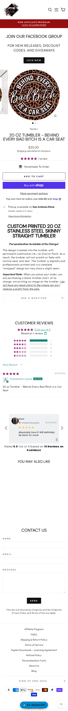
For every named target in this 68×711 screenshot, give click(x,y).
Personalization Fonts (34, 660)
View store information (19, 216)
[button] (29, 158)
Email (7, 554)
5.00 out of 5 (42, 329)
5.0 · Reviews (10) (36, 704)
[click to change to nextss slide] (62, 429)
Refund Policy (34, 655)
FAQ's (34, 634)
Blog (34, 670)
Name (7, 538)
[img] (11, 373)
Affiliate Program (34, 629)
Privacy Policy (19, 613)
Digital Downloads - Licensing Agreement (34, 650)
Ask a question (34, 298)
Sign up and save (33, 681)
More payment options (34, 193)
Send (34, 600)
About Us (34, 665)
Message (9, 569)
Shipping (21, 151)
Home (33, 128)
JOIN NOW (34, 60)
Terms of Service (40, 613)
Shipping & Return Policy (34, 639)
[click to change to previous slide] (6, 429)
